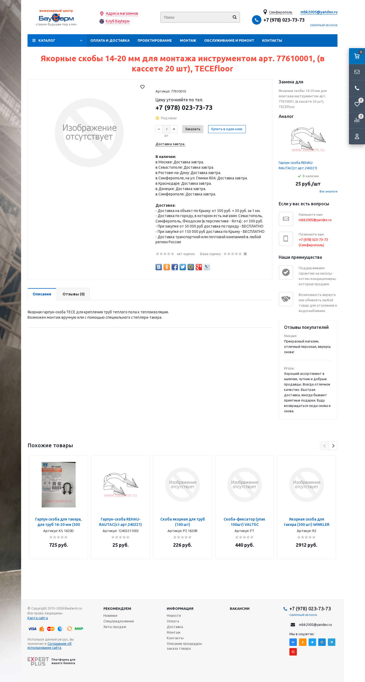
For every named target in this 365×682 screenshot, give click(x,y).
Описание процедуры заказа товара (184, 646)
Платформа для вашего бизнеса (63, 661)
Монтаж (188, 40)
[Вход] (357, 136)
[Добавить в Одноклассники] (167, 267)
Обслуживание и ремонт (229, 40)
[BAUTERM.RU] (57, 17)
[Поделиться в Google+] (199, 267)
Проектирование (155, 40)
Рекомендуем (117, 608)
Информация (180, 608)
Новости (174, 615)
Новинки (110, 615)
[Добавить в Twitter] (183, 267)
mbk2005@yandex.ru (319, 12)
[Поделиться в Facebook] (175, 267)
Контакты (272, 40)
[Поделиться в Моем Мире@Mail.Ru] (191, 267)
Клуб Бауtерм (118, 21)
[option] (59, 507)
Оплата (173, 621)
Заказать (192, 129)
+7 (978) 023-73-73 (284, 19)
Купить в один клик (227, 129)
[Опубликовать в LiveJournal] (207, 267)
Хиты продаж (114, 627)
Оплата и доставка (110, 40)
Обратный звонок (324, 25)
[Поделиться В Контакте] (159, 267)
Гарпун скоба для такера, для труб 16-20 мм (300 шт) (58, 524)
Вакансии (240, 608)
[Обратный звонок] (357, 88)
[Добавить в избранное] (142, 86)
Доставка (175, 627)
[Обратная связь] (357, 72)
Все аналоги (328, 191)
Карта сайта (38, 618)
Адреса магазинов (122, 13)
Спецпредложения (118, 621)
